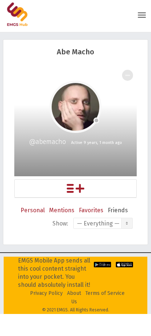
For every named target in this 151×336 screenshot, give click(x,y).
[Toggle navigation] (142, 15)
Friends (118, 210)
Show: (60, 223)
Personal (33, 210)
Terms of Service (105, 293)
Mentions (61, 210)
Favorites (91, 210)
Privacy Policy (46, 293)
